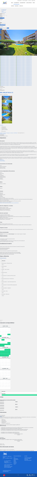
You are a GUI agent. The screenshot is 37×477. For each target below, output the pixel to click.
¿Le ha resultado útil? (18, 440)
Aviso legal (26, 459)
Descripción (2, 90)
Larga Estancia (29, 2)
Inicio (12, 2)
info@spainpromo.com (7, 462)
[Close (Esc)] (0, 88)
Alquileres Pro (22, 2)
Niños (1, 22)
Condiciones (4, 10)
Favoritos (29, 0)
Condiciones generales (28, 457)
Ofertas (15, 461)
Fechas (1, 29)
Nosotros (15, 462)
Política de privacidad (27, 460)
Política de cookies (27, 458)
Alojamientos (16, 2)
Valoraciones (4, 12)
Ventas (15, 460)
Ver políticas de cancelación (4, 248)
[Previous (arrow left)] (0, 89)
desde (1, 13)
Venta (34, 2)
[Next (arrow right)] (1, 89)
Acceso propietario (25, 0)
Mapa (3, 11)
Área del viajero (20, 0)
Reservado (4, 391)
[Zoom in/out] (2, 88)
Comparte (2, 134)
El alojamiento (4, 9)
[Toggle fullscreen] (1, 88)
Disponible (4, 393)
